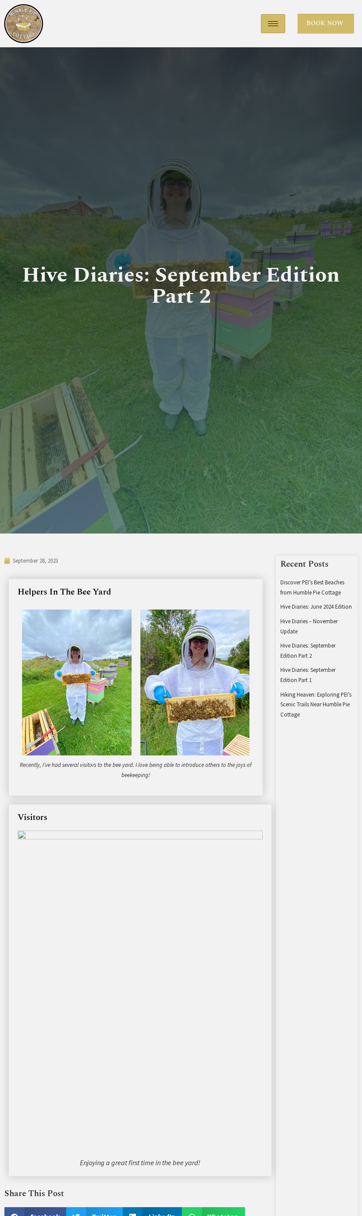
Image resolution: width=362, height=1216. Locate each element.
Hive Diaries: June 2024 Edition (316, 606)
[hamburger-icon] (273, 23)
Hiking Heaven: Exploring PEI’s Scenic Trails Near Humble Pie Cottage (315, 704)
